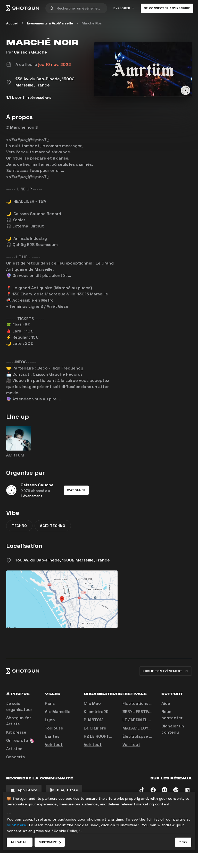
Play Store (67, 790)
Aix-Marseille (57, 711)
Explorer (121, 8)
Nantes (52, 736)
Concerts (15, 757)
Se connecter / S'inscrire (167, 8)
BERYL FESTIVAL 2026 (144, 711)
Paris (50, 703)
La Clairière (95, 728)
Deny (183, 842)
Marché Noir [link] (92, 23)
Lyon (50, 720)
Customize (48, 842)
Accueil (12, 23)
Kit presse (16, 732)
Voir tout (54, 744)
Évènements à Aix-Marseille (50, 23)
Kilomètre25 (96, 711)
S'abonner (76, 490)
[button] (76, 490)
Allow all (19, 842)
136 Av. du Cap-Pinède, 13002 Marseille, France (62, 560)
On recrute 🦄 (20, 740)
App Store (27, 790)
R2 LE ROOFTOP (99, 736)
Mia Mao (92, 703)
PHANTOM (93, 720)
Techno (19, 525)
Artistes (14, 748)
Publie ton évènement (162, 671)
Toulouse (54, 728)
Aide (165, 703)
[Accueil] (22, 8)
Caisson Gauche (30, 52)
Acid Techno (52, 525)
